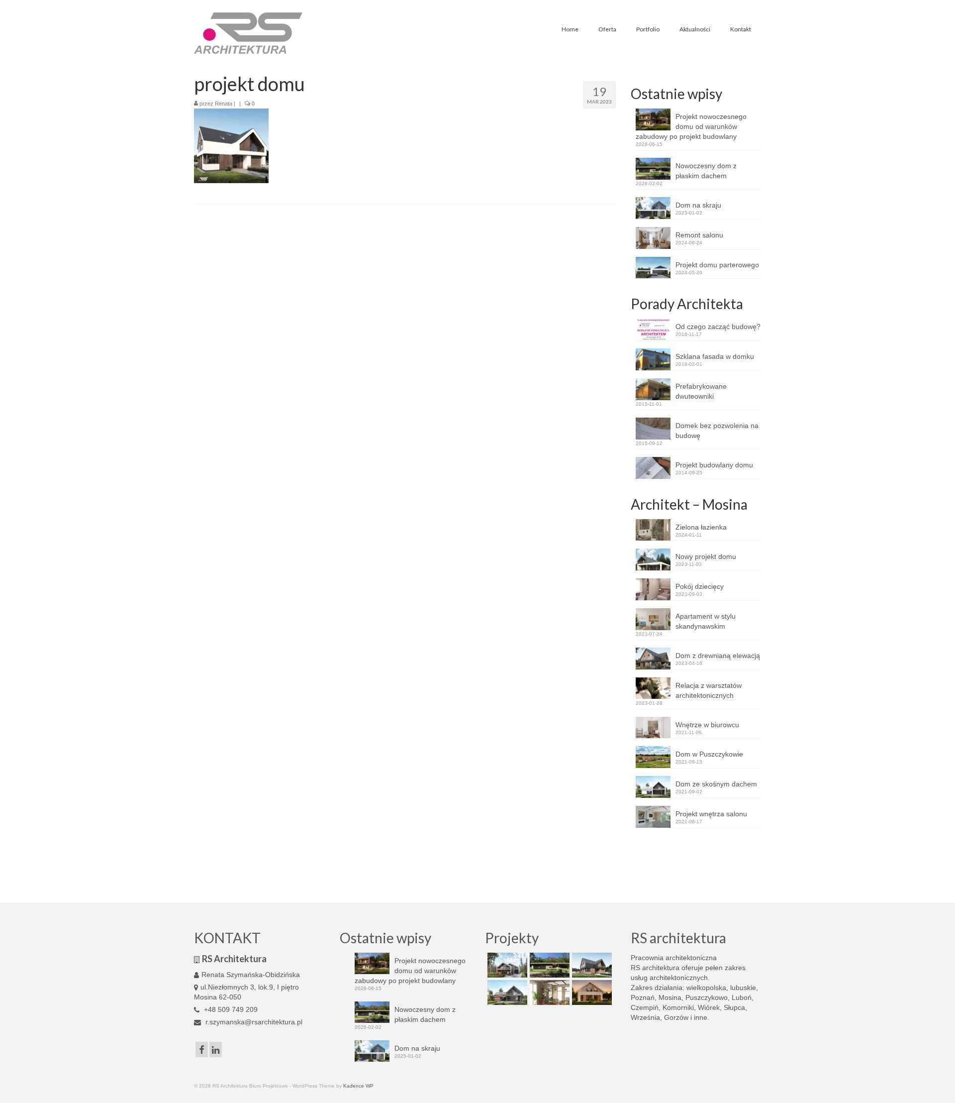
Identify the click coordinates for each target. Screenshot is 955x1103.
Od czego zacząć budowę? (718, 327)
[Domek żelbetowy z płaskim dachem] (548, 965)
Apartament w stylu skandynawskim (705, 621)
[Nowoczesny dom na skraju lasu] (506, 965)
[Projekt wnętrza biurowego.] (548, 992)
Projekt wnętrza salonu (711, 814)
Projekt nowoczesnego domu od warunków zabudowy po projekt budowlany (691, 126)
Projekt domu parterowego (717, 265)
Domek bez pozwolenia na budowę (717, 431)
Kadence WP (358, 1086)
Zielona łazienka (701, 527)
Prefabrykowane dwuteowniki (701, 391)
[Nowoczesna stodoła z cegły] (506, 992)
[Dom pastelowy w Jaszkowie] (591, 992)
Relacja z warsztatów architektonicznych (708, 690)
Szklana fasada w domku (714, 356)
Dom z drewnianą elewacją (717, 656)
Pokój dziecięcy (699, 586)
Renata (223, 104)
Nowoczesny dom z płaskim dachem (706, 171)
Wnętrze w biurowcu (707, 725)
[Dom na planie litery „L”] (591, 965)
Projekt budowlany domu (714, 465)
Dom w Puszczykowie (709, 754)
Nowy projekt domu (705, 556)
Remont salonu (699, 235)
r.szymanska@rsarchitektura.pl (252, 1022)
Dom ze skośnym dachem (716, 784)
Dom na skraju (698, 205)
